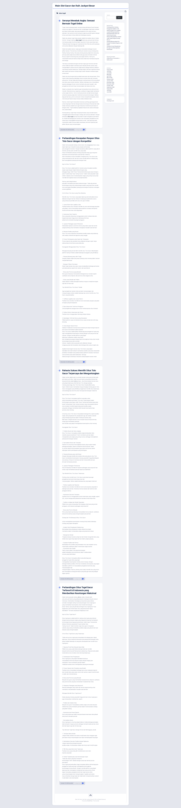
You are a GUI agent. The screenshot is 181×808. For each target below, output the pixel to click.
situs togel (79, 40)
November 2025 (110, 84)
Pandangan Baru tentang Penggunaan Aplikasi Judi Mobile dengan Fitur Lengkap (113, 29)
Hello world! (109, 59)
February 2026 (110, 79)
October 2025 (110, 85)
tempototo (90, 145)
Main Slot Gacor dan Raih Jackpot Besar (75, 5)
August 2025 (110, 88)
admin (72, 129)
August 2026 (110, 69)
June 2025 (109, 92)
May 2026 (109, 74)
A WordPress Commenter (113, 58)
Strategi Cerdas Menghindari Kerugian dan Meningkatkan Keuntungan (113, 48)
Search (108, 15)
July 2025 (109, 90)
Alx (98, 800)
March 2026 (109, 77)
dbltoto (76, 381)
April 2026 (109, 76)
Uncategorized (78, 129)
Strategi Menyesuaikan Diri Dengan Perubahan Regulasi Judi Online (114, 43)
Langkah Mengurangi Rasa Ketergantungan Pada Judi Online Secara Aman (113, 33)
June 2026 (109, 72)
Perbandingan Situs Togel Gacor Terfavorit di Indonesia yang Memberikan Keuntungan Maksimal (79, 590)
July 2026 (109, 71)
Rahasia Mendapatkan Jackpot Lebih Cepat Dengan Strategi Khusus (114, 38)
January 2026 (110, 80)
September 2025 (110, 87)
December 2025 (110, 82)
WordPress (89, 800)
